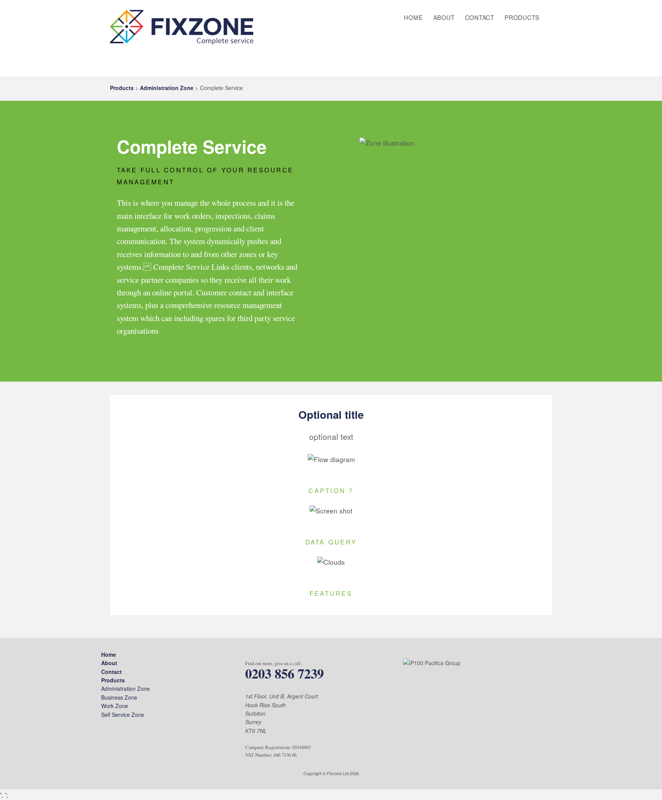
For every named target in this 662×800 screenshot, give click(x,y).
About (444, 17)
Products (522, 17)
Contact (479, 17)
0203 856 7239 (284, 673)
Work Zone (114, 706)
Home (413, 17)
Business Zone (119, 697)
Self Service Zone (122, 714)
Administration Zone (166, 88)
